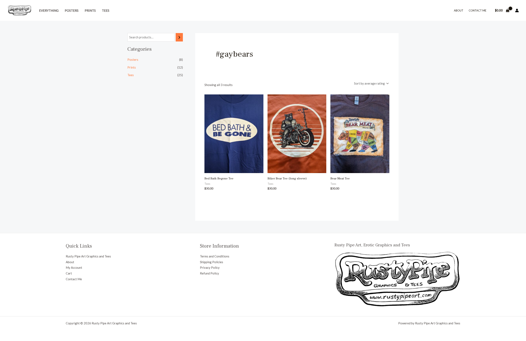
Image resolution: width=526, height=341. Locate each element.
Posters (71, 10)
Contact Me (477, 10)
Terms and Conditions (214, 256)
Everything (49, 10)
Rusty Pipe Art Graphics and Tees (88, 256)
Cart (69, 273)
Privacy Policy (210, 267)
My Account (74, 267)
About (458, 10)
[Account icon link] (517, 10)
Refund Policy (209, 273)
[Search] (179, 37)
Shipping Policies (211, 262)
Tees (105, 10)
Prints (90, 10)
